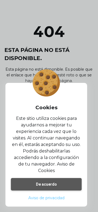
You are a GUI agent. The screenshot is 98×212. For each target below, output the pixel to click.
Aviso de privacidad (46, 197)
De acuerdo (46, 184)
